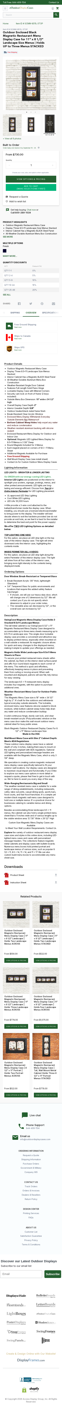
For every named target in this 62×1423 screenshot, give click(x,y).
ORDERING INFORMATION (31, 1151)
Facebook (10, 1411)
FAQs (31, 1217)
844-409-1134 (19, 2)
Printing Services (31, 1213)
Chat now (31, 210)
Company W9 (31, 1172)
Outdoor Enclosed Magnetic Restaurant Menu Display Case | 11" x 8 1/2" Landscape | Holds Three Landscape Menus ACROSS (16, 1003)
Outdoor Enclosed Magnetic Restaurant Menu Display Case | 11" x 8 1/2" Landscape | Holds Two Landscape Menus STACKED (46, 937)
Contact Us (54, 2)
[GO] (56, 15)
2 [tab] (31, 112)
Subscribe (53, 1274)
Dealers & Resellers (31, 1195)
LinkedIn (41, 1411)
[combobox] (31, 15)
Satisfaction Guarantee (31, 1236)
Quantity (9, 160)
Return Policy (31, 1199)
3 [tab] (35, 112)
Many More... (10, 256)
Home (6, 23)
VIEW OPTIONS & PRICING (16, 960)
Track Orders (31, 1186)
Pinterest (31, 1411)
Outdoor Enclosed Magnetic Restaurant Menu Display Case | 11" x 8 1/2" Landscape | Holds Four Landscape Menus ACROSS (46, 1003)
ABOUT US (31, 1227)
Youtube (51, 1411)
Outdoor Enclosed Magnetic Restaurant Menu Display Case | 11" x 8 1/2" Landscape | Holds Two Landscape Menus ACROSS (16, 937)
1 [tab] (26, 112)
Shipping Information (31, 1159)
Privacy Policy (31, 1240)
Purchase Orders (31, 1163)
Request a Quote (31, 1155)
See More (8, 237)
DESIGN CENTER (31, 1209)
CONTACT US (31, 1182)
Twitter (21, 1411)
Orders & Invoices (31, 1190)
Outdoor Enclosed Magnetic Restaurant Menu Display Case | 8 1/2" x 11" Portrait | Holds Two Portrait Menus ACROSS (15, 1069)
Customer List (31, 1232)
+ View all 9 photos (12, 138)
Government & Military (31, 1168)
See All (7, 295)
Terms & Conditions (31, 1244)
